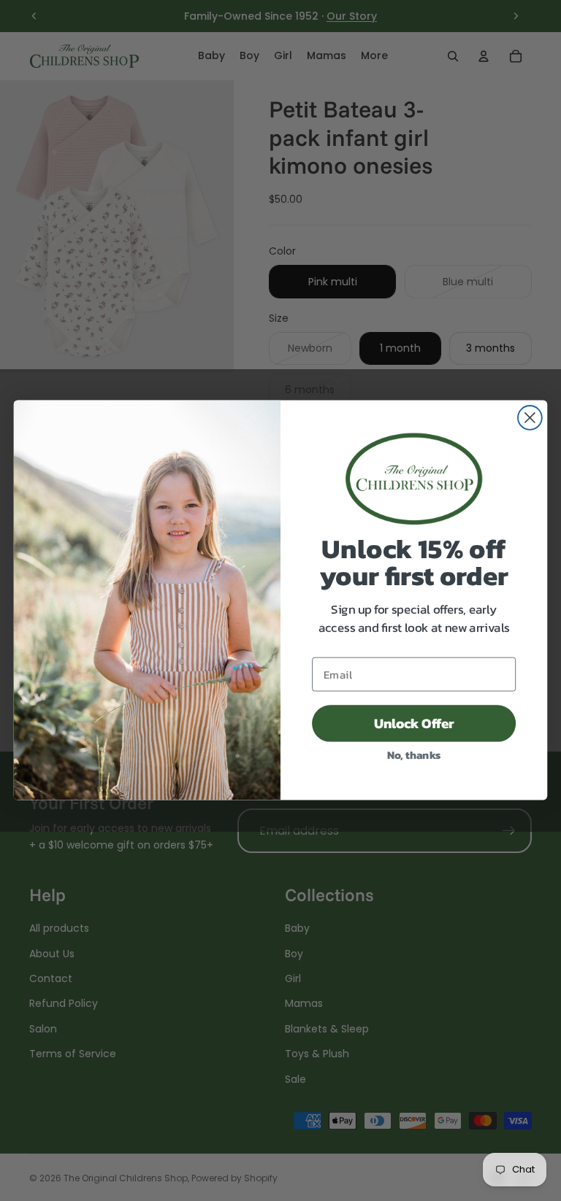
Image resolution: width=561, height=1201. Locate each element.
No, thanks (414, 754)
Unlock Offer (414, 724)
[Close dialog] (530, 418)
